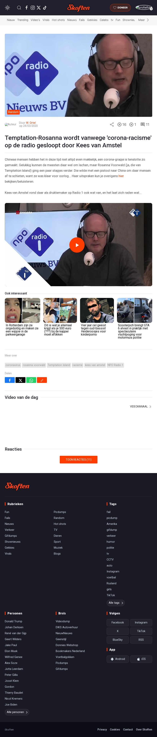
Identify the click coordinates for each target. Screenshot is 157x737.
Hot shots (58, 19)
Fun (118, 19)
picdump (112, 518)
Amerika (112, 524)
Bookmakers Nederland (70, 651)
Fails (82, 19)
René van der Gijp (15, 633)
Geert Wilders (13, 639)
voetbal (111, 577)
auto (109, 565)
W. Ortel (31, 122)
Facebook (118, 622)
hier (121, 176)
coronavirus (13, 365)
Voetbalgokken (65, 657)
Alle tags (114, 602)
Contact (128, 729)
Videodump (63, 621)
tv (112, 19)
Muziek (58, 547)
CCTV (110, 559)
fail (108, 512)
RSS (141, 639)
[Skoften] (17, 486)
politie (110, 547)
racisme (78, 365)
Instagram (113, 571)
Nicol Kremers (13, 698)
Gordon (9, 686)
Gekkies (92, 19)
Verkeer (9, 530)
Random (59, 518)
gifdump (112, 530)
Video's (35, 19)
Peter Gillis (11, 675)
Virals (46, 19)
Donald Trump (13, 621)
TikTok (111, 595)
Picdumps (60, 512)
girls (109, 589)
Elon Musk (11, 651)
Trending (22, 19)
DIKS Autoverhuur (67, 627)
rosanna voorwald (34, 365)
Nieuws (72, 19)
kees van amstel (95, 365)
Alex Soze (11, 663)
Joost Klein (12, 681)
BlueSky (118, 639)
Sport (57, 541)
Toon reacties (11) (79, 459)
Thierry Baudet (14, 692)
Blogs (57, 553)
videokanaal (139, 406)
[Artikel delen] (112, 124)
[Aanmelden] (144, 7)
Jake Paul (11, 645)
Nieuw (11, 19)
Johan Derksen (14, 627)
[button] (19, 7)
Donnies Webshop (67, 645)
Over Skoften (144, 729)
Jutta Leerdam (14, 669)
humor (111, 541)
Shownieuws (131, 19)
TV (55, 530)
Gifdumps (11, 535)
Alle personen (15, 712)
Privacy (102, 729)
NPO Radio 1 (115, 365)
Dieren (58, 535)
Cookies (115, 729)
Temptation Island (59, 365)
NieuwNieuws (64, 633)
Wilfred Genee (13, 657)
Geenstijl (61, 639)
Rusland (111, 583)
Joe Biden (11, 704)
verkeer (111, 535)
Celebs (104, 19)
